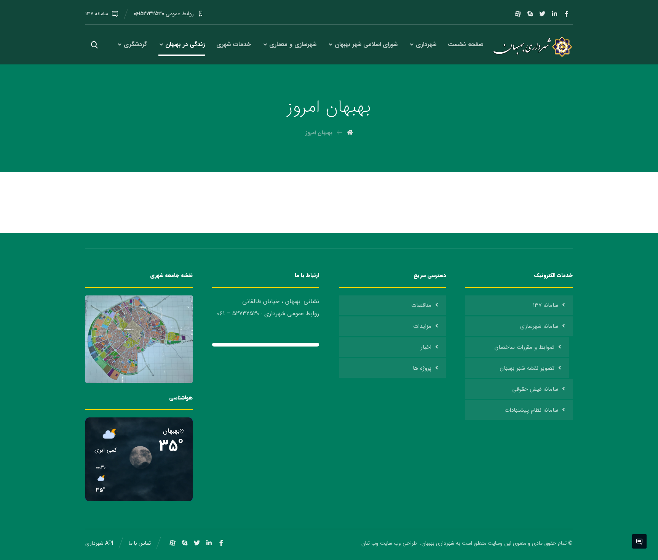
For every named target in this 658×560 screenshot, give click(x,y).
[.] (531, 46)
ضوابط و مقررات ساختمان (524, 347)
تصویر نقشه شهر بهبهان (527, 368)
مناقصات (421, 305)
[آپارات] (518, 14)
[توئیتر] (542, 14)
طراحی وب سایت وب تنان (389, 543)
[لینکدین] (554, 14)
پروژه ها (422, 368)
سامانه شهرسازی (539, 326)
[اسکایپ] (530, 14)
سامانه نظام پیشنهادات (531, 410)
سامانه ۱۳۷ (545, 305)
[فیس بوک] (567, 14)
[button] (97, 479)
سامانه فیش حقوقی (535, 389)
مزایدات (422, 326)
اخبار (426, 347)
